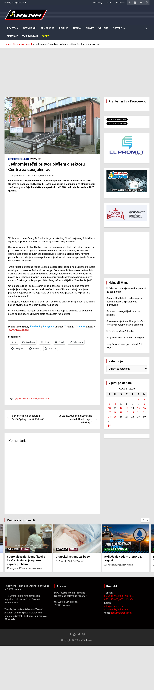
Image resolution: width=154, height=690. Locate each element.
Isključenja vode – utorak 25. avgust (125, 337)
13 (126, 408)
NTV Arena (34, 175)
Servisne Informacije (116, 549)
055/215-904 (126, 596)
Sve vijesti (36, 159)
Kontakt (109, 2)
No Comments (47, 175)
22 (138, 412)
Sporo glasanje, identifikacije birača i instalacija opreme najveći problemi (26, 560)
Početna (12, 28)
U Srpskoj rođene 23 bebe (120, 331)
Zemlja (63, 28)
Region (77, 28)
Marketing (97, 2)
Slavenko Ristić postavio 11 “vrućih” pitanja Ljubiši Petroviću (28, 417)
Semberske (47, 28)
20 (126, 412)
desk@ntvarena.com (121, 612)
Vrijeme (103, 28)
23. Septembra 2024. (18, 175)
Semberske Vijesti (18, 159)
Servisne (12, 36)
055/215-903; (111, 596)
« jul (108, 425)
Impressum (121, 2)
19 (121, 412)
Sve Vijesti (29, 28)
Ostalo (117, 28)
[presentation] (143, 520)
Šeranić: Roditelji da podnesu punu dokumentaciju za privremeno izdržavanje (124, 301)
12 (121, 408)
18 (115, 412)
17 (109, 412)
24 (109, 416)
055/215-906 (126, 599)
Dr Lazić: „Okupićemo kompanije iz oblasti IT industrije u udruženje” (75, 419)
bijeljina (17, 398)
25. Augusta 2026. (15, 568)
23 (144, 412)
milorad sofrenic (29, 398)
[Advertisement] (77, 71)
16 (144, 408)
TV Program (30, 36)
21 (132, 412)
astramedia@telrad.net (116, 609)
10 (109, 408)
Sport (90, 28)
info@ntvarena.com (114, 606)
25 (115, 416)
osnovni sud (43, 398)
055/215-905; (111, 599)
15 (138, 408)
